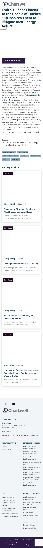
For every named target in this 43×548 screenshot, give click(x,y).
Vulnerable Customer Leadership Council (30, 484)
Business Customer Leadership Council (29, 453)
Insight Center (28, 513)
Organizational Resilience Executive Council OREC (31, 479)
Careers (4, 446)
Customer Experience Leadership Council (30, 458)
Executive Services (29, 525)
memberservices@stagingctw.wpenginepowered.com (20, 435)
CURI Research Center (30, 516)
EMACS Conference (8, 497)
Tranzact (26, 519)
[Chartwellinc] (15, 4)
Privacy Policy (27, 544)
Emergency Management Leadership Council (31, 468)
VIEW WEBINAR (13, 61)
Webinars (5, 505)
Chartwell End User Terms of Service (12, 544)
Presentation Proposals (10, 514)
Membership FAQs (29, 528)
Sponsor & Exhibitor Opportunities (8, 509)
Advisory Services (29, 522)
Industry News (6, 450)
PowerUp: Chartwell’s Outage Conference (9, 501)
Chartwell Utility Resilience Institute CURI (32, 503)
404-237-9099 (6, 431)
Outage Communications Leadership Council (31, 473)
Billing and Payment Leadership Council (30, 447)
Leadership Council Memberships (29, 498)
